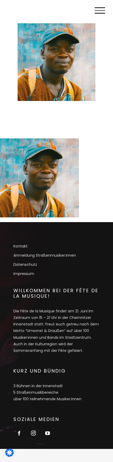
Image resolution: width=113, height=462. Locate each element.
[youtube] (47, 432)
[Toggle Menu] (100, 10)
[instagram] (33, 432)
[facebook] (19, 432)
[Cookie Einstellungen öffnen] (9, 455)
